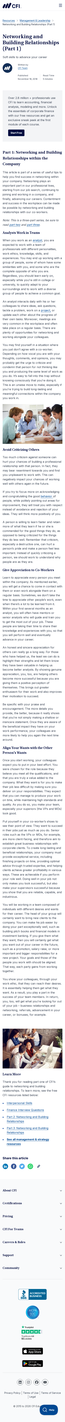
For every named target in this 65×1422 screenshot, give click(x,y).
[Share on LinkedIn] (5, 1168)
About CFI (9, 1190)
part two (14, 224)
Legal (32, 1396)
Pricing (8, 1216)
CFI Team (23, 68)
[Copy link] (38, 1168)
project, (46, 310)
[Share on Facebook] (13, 1168)
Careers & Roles (14, 1242)
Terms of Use (30, 1392)
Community (11, 1268)
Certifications (12, 1203)
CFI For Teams (13, 1229)
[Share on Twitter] (22, 1168)
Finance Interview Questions (25, 1110)
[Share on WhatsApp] (30, 1168)
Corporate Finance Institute (12, 5)
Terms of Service (51, 1392)
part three (33, 224)
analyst (37, 240)
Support (8, 1255)
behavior (47, 496)
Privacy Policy (12, 1392)
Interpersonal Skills (19, 1103)
